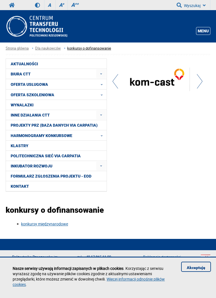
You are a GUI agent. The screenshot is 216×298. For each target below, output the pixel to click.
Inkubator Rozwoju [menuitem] (31, 166)
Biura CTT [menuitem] (21, 74)
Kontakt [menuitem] (20, 186)
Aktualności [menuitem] (24, 64)
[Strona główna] (36, 26)
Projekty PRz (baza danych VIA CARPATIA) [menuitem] (54, 125)
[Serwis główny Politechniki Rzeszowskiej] (12, 5)
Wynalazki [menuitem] (22, 105)
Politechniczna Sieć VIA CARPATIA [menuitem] (46, 156)
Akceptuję (196, 267)
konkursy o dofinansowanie (89, 48)
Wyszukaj (192, 5)
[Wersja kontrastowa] (39, 5)
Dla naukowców (48, 48)
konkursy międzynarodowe (44, 224)
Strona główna (17, 48)
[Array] (157, 80)
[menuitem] (101, 74)
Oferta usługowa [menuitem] (29, 84)
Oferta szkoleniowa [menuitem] (32, 95)
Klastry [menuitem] (19, 146)
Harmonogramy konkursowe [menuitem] (41, 135)
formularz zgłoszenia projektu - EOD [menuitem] (51, 176)
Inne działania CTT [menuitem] (30, 115)
